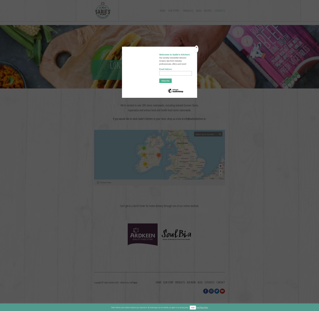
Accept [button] (192, 307)
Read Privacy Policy (202, 307)
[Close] (196, 49)
